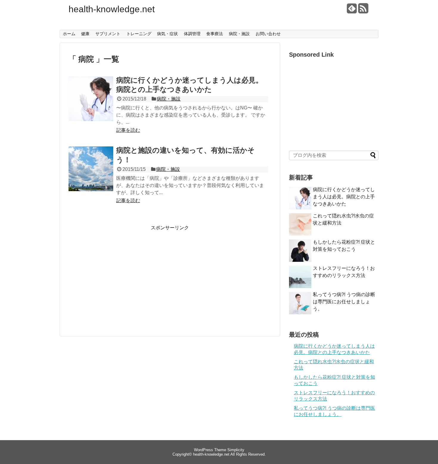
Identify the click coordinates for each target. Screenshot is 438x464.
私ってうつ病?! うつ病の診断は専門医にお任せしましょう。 (344, 301)
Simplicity (235, 450)
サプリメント (107, 33)
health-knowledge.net (112, 9)
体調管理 (192, 33)
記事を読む (128, 130)
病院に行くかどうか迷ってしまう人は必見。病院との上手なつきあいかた (344, 196)
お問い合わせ (268, 33)
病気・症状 (167, 33)
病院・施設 (239, 33)
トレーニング (138, 33)
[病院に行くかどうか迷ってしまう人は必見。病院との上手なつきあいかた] (91, 105)
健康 (85, 33)
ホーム (69, 33)
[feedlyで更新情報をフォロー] (352, 10)
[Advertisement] (119, 273)
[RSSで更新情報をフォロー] (363, 10)
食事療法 (214, 33)
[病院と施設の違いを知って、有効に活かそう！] (91, 175)
